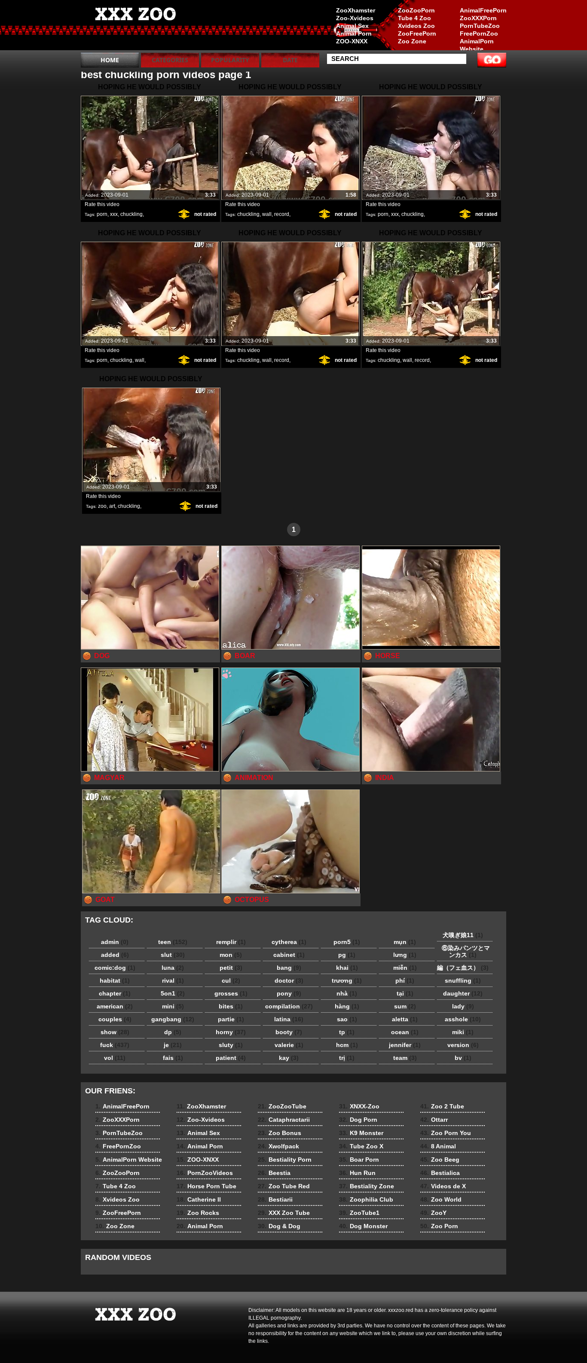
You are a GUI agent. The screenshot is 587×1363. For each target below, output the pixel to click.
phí (404, 980)
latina (288, 1019)
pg (346, 954)
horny (231, 1032)
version (463, 1044)
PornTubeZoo (480, 25)
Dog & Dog (279, 1226)
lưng (404, 954)
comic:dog (115, 967)
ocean (405, 1032)
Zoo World (441, 1199)
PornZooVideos (205, 1172)
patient (231, 1057)
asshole (463, 1019)
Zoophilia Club (366, 1199)
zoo (102, 506)
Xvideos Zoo (416, 25)
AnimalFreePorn (483, 10)
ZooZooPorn (416, 10)
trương (347, 980)
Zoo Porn (439, 1226)
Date (290, 60)
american (115, 1006)
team (405, 1057)
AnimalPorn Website (477, 45)
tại (405, 993)
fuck (114, 1044)
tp (347, 1032)
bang (289, 967)
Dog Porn (358, 1119)
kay (289, 1057)
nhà (346, 993)
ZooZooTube (282, 1106)
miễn (405, 967)
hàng (347, 1006)
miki (463, 1032)
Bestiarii (275, 1199)
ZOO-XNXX (351, 41)
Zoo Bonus (279, 1132)
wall (267, 214)
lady (463, 1006)
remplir (231, 941)
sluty (231, 1044)
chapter (115, 993)
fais (173, 1057)
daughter (463, 993)
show (115, 1032)
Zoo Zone (412, 41)
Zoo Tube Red (284, 1186)
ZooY (433, 1212)
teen (172, 941)
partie (231, 1019)
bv (463, 1057)
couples (114, 1019)
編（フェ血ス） (463, 967)
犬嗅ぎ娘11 (463, 935)
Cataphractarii (284, 1119)
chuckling (131, 214)
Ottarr (434, 1119)
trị (347, 1057)
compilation (289, 1006)
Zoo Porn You (445, 1132)
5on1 (173, 993)
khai (347, 967)
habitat (115, 980)
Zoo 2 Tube (442, 1106)
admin (114, 941)
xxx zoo (135, 27)
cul (231, 980)
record (281, 214)
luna (173, 967)
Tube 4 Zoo (414, 18)
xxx (114, 214)
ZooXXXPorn (478, 18)
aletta (405, 1019)
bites (231, 1006)
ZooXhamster (355, 10)
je (173, 1044)
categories (170, 60)
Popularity (230, 60)
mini (173, 1006)
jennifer (405, 1044)
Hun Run (357, 1172)
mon (231, 954)
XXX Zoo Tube (284, 1212)
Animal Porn (354, 33)
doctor (289, 980)
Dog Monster (363, 1226)
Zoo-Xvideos (354, 18)
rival (173, 980)
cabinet (289, 954)
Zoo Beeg (439, 1159)
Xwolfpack (278, 1146)
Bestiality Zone (366, 1186)
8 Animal (438, 1146)
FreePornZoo (479, 33)
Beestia (274, 1172)
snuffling (463, 980)
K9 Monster (361, 1132)
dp (172, 1032)
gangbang (172, 1019)
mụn (405, 941)
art (112, 506)
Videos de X (443, 1186)
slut (173, 954)
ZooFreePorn (417, 33)
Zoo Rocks (198, 1212)
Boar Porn (359, 1159)
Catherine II (199, 1199)
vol (114, 1057)
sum (405, 1006)
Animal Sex (352, 25)
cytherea (289, 941)
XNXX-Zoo (359, 1106)
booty (288, 1032)
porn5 (346, 941)
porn (102, 214)
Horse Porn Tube (206, 1186)
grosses (231, 993)
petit (231, 967)
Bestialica (440, 1172)
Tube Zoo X (361, 1146)
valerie (289, 1044)
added (115, 954)
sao (347, 1019)
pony (289, 993)
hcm (347, 1044)
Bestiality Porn (285, 1159)
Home (110, 60)
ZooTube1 (359, 1212)
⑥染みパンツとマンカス (463, 951)
